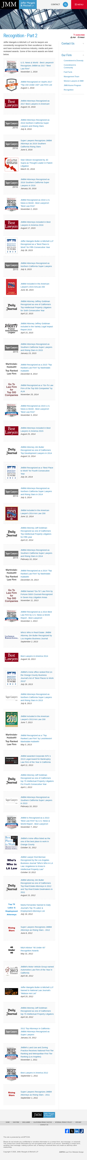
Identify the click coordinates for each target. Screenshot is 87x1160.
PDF (74, 37)
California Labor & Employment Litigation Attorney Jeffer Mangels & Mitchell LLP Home (18, 4)
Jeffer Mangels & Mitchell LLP (27, 1152)
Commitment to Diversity (73, 61)
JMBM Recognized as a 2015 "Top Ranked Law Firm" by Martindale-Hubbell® (36, 368)
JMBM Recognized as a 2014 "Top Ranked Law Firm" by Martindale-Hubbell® (36, 574)
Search (65, 4)
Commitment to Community (70, 66)
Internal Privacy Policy (63, 1122)
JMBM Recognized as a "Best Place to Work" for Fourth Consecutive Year (37, 471)
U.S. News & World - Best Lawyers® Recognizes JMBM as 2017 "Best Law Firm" (37, 65)
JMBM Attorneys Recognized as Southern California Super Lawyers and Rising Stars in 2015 (36, 347)
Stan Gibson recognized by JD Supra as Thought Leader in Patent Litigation (36, 163)
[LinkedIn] (77, 1131)
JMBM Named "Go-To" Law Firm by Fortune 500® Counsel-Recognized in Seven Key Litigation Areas (37, 594)
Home (8, 1122)
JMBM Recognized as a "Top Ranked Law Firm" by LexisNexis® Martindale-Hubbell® (36, 738)
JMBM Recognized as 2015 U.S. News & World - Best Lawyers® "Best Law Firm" (35, 409)
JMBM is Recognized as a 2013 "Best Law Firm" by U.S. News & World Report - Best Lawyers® (35, 821)
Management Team (71, 77)
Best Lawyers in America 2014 (34, 656)
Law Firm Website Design (71, 1152)
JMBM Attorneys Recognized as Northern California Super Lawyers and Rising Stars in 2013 (36, 697)
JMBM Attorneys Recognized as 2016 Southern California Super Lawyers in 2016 (35, 182)
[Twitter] (72, 1131)
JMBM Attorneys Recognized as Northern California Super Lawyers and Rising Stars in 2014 (36, 491)
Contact (55, 4)
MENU (80, 4)
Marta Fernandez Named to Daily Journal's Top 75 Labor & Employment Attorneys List (36, 908)
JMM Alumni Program (72, 85)
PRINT (82, 37)
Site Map (78, 1122)
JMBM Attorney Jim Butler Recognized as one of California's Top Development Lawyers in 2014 (36, 450)
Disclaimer (26, 1122)
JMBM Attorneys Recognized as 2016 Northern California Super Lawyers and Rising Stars (35, 123)
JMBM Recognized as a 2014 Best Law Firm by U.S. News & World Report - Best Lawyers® (36, 615)
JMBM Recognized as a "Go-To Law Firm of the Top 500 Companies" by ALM (37, 388)
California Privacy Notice (42, 1122)
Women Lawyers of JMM (73, 81)
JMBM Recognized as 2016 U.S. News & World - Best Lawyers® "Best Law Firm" (35, 203)
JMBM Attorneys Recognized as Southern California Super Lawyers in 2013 (36, 800)
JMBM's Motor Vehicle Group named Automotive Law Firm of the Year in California (37, 970)
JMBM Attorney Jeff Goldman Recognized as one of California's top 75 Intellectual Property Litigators (37, 1011)
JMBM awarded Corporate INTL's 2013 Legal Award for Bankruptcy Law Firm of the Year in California (36, 759)
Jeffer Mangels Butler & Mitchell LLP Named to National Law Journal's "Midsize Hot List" (37, 990)
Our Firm (67, 55)
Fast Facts (68, 72)
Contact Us (68, 43)
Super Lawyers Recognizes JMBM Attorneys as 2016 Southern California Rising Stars (36, 143)
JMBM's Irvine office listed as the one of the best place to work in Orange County (35, 841)
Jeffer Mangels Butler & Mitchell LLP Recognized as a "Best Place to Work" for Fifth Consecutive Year (37, 244)
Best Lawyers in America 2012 (34, 1073)
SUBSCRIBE (80, 35)
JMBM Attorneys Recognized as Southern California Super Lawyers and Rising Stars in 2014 (36, 553)
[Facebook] (67, 1131)
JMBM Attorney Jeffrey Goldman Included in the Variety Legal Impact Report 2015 (37, 326)
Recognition (69, 90)
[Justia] (81, 1131)
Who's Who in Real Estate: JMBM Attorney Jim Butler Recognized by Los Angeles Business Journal (36, 635)
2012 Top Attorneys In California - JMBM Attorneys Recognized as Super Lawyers (36, 1031)
